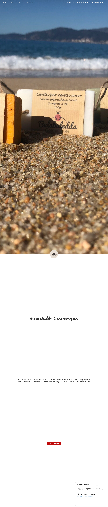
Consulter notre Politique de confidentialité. (85, 496)
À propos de (11, 2)
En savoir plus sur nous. (81, 497)
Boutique (4, 2)
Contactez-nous (29, 2)
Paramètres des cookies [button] (91, 504)
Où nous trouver (20, 2)
